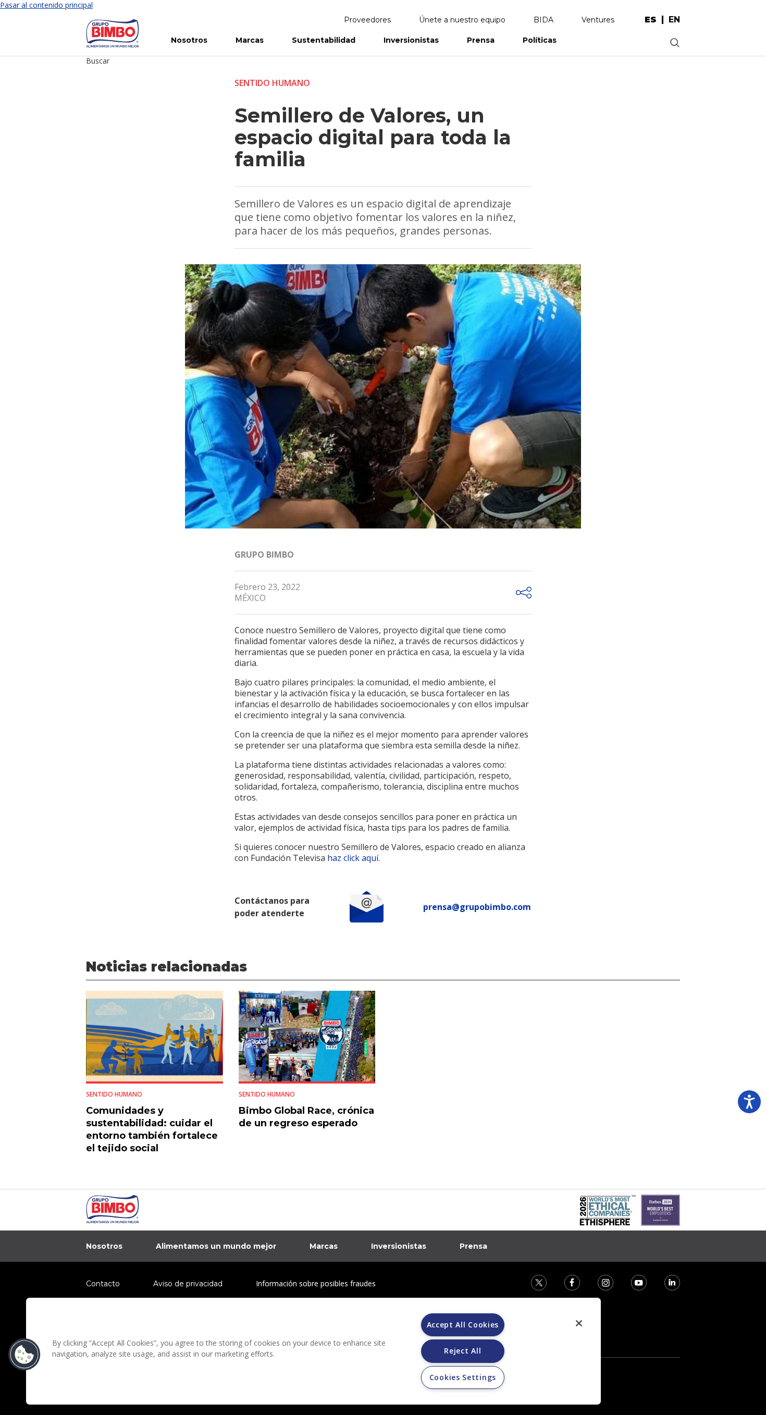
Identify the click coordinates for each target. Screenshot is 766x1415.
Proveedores (367, 19)
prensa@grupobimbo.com (477, 907)
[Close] (578, 1323)
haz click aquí (352, 858)
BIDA (543, 19)
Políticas (540, 40)
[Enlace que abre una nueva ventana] (532, 1282)
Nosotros (189, 40)
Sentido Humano (272, 83)
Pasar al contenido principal (46, 5)
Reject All (462, 1351)
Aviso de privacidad (188, 1283)
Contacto (103, 1283)
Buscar (97, 61)
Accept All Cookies (463, 1325)
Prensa (481, 40)
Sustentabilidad (323, 40)
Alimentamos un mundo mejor (216, 1246)
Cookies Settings (462, 1377)
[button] (24, 1354)
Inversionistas (411, 40)
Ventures (598, 19)
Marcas (250, 40)
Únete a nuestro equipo (462, 19)
